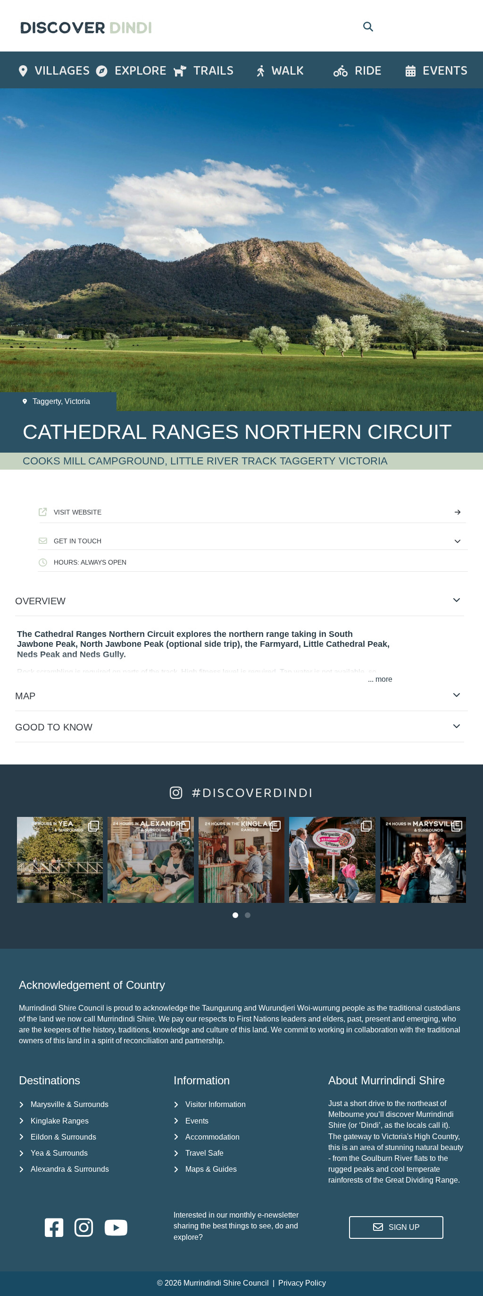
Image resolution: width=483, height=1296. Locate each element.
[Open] (60, 860)
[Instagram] (93, 894)
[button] (253, 541)
